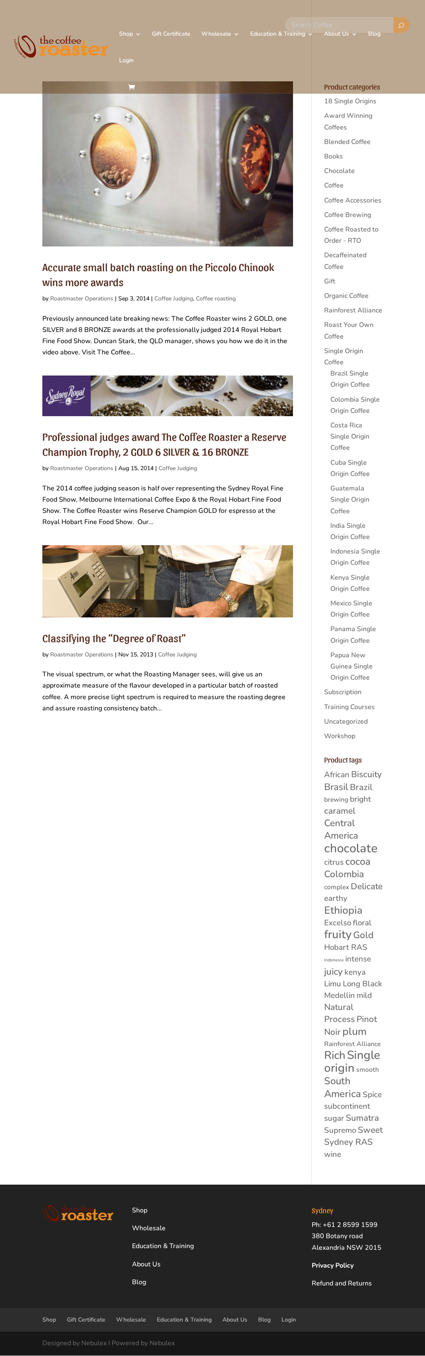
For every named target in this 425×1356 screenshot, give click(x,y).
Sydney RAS (348, 1142)
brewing (336, 799)
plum (354, 1031)
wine (332, 1154)
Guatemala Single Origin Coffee (349, 499)
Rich (334, 1055)
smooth (367, 1069)
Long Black (362, 983)
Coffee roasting (216, 298)
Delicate (367, 886)
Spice (372, 1094)
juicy (333, 971)
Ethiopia (343, 910)
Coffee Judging (173, 298)
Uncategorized (346, 721)
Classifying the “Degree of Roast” (114, 637)
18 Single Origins (350, 101)
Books (333, 156)
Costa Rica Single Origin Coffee (349, 436)
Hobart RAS (345, 947)
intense (358, 959)
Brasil (336, 786)
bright (360, 799)
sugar (334, 1118)
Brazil (361, 787)
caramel (339, 811)
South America (342, 1087)
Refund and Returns (342, 1283)
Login (126, 61)
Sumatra (362, 1118)
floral (362, 922)
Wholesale (216, 34)
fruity (338, 934)
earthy (335, 898)
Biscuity (366, 774)
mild (364, 995)
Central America (341, 829)
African (336, 774)
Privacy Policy (333, 1265)
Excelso (337, 922)
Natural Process (339, 1013)
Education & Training (277, 34)
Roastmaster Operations (81, 298)
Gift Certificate (171, 34)
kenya (355, 972)
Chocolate (339, 171)
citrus (334, 862)
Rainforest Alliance (353, 310)
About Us (336, 34)
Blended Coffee (347, 141)
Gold (363, 935)
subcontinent (347, 1106)
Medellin (339, 995)
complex (336, 887)
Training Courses (349, 707)
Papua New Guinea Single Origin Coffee (351, 666)
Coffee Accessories (352, 200)
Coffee (334, 185)
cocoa (358, 861)
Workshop (339, 736)
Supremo (340, 1130)
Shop (126, 34)
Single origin (352, 1061)
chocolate (351, 848)
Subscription (342, 692)
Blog (374, 34)
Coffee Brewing (347, 214)
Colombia (344, 874)
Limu (332, 983)
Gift (329, 281)
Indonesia (334, 960)
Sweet (370, 1130)
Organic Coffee (346, 295)
